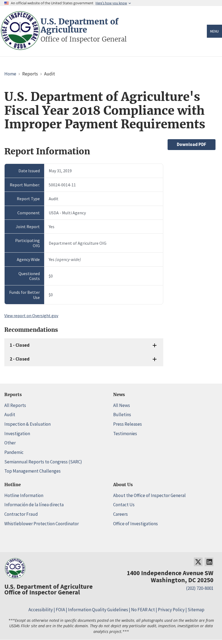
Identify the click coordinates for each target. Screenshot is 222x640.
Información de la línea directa (34, 505)
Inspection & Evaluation (27, 424)
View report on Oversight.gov (31, 315)
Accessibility (40, 610)
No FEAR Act (143, 610)
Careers (120, 514)
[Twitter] (198, 562)
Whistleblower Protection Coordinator (41, 524)
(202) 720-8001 (199, 588)
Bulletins (122, 415)
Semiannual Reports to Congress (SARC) (43, 462)
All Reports (15, 405)
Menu (214, 31)
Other (10, 443)
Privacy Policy (171, 610)
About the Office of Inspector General (149, 495)
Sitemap (196, 610)
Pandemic (14, 452)
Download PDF (191, 144)
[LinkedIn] (209, 562)
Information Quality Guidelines (98, 610)
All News (121, 405)
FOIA (60, 610)
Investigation (17, 434)
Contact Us (124, 505)
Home (10, 74)
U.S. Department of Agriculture (79, 26)
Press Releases (127, 424)
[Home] (20, 48)
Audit (9, 415)
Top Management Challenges (32, 471)
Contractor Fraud (21, 514)
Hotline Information (23, 495)
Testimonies (125, 434)
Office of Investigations (135, 524)
